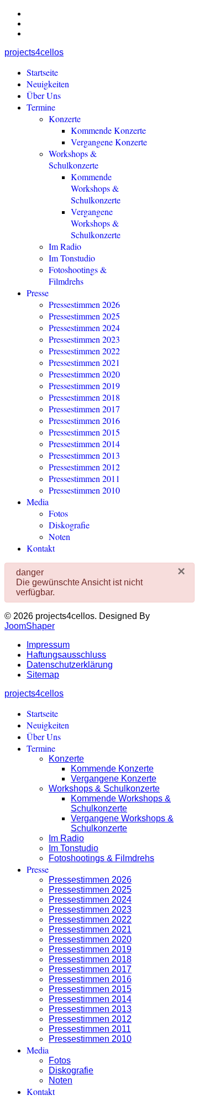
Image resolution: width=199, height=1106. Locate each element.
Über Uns (44, 95)
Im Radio (65, 246)
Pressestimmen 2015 (84, 432)
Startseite (42, 72)
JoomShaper (29, 626)
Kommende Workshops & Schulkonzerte (96, 188)
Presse (38, 292)
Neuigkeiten (48, 84)
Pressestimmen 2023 (84, 339)
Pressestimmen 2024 (84, 327)
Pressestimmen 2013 (84, 455)
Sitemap (43, 674)
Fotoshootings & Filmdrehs (78, 275)
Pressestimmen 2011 (84, 478)
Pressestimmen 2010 (84, 490)
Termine (41, 107)
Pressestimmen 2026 (84, 304)
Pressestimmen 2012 (84, 467)
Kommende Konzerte (108, 130)
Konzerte (65, 118)
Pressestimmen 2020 (84, 374)
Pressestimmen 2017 (84, 409)
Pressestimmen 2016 (84, 420)
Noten (59, 536)
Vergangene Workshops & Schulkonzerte (96, 223)
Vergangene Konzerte (109, 142)
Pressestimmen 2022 (84, 351)
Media (38, 501)
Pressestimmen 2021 (84, 362)
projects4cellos (34, 52)
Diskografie (69, 525)
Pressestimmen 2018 (84, 397)
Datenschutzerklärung (70, 664)
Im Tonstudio (72, 258)
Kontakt (41, 548)
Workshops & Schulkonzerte (73, 159)
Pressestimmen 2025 (84, 316)
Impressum (48, 644)
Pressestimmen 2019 (84, 385)
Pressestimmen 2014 (84, 443)
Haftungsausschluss (66, 654)
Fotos (58, 513)
